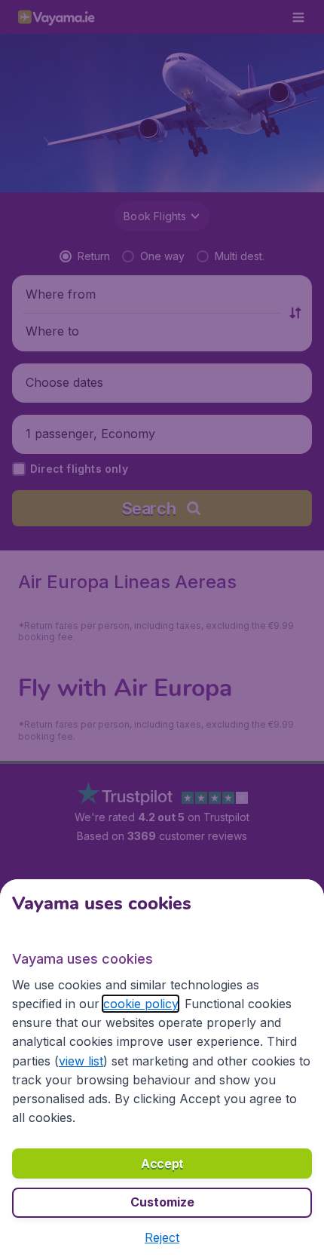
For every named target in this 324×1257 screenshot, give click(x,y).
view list (81, 1060)
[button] (162, 1237)
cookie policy (140, 1003)
